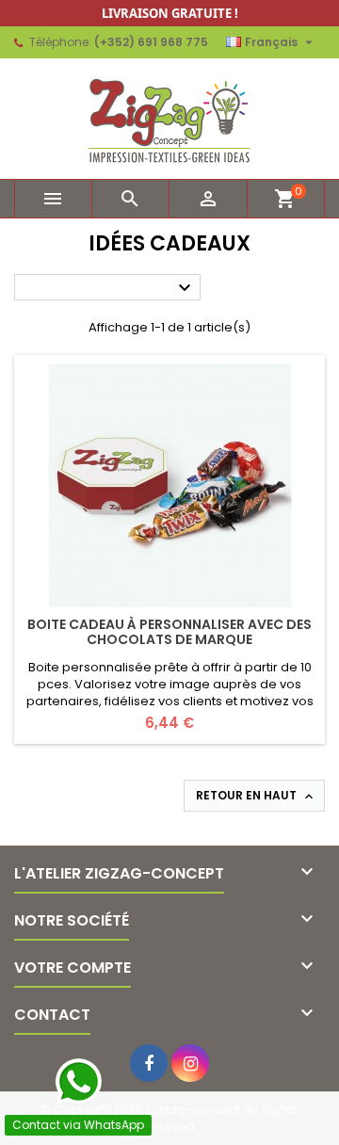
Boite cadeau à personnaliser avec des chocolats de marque (169, 632)
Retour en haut (256, 795)
